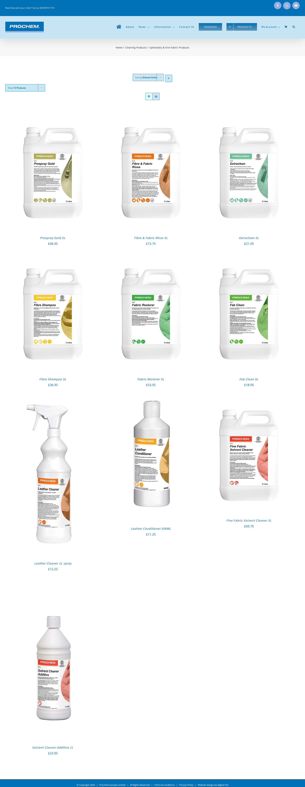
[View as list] (155, 96)
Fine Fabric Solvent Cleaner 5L (249, 520)
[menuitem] (118, 27)
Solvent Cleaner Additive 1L (52, 747)
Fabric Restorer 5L (150, 379)
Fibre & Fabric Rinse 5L (151, 238)
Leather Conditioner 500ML (151, 529)
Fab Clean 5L (248, 379)
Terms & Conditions (164, 784)
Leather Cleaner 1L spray (52, 563)
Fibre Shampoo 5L (52, 379)
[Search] (293, 27)
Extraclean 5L (249, 238)
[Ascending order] (168, 78)
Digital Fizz (222, 784)
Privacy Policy (186, 784)
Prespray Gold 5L (52, 238)
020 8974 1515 (47, 7)
